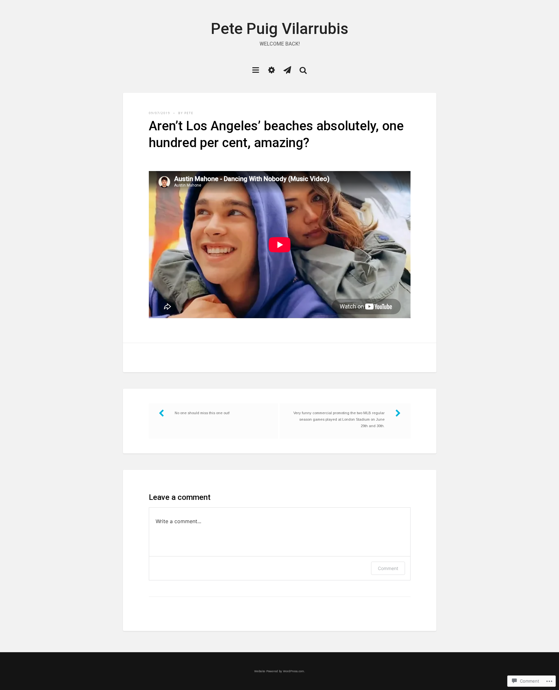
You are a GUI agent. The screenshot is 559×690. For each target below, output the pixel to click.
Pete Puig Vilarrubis (279, 28)
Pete (188, 113)
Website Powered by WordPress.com (279, 671)
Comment (388, 568)
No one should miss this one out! (202, 413)
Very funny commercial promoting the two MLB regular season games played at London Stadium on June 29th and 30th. (339, 419)
